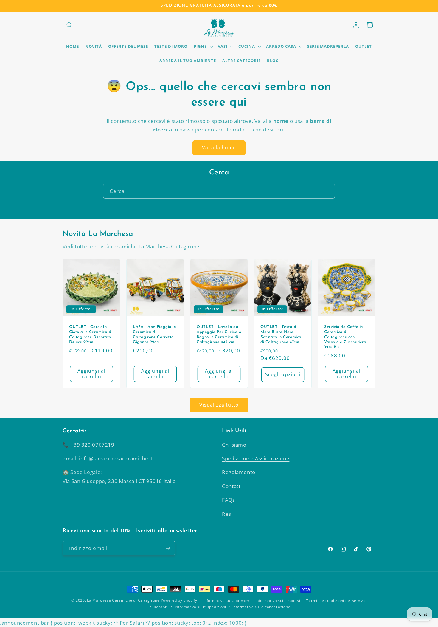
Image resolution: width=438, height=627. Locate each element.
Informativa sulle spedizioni (200, 607)
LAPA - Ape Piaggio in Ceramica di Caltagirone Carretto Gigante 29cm (154, 334)
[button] (69, 25)
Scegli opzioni (282, 374)
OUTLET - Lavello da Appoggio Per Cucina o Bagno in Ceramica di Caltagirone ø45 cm (219, 334)
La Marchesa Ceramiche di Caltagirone (123, 600)
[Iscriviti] (168, 548)
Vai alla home (219, 147)
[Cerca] (328, 191)
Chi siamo (234, 444)
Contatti (232, 486)
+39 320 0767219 (92, 444)
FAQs (228, 499)
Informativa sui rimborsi (277, 600)
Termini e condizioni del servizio (336, 600)
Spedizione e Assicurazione (255, 458)
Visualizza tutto (219, 405)
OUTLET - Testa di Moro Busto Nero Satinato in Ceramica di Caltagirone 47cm (281, 334)
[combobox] (219, 191)
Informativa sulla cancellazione (261, 607)
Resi (227, 513)
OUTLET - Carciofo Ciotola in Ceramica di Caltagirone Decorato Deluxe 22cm (90, 334)
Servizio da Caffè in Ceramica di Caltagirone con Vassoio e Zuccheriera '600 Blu (345, 337)
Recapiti (161, 607)
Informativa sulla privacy (226, 600)
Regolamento (238, 472)
